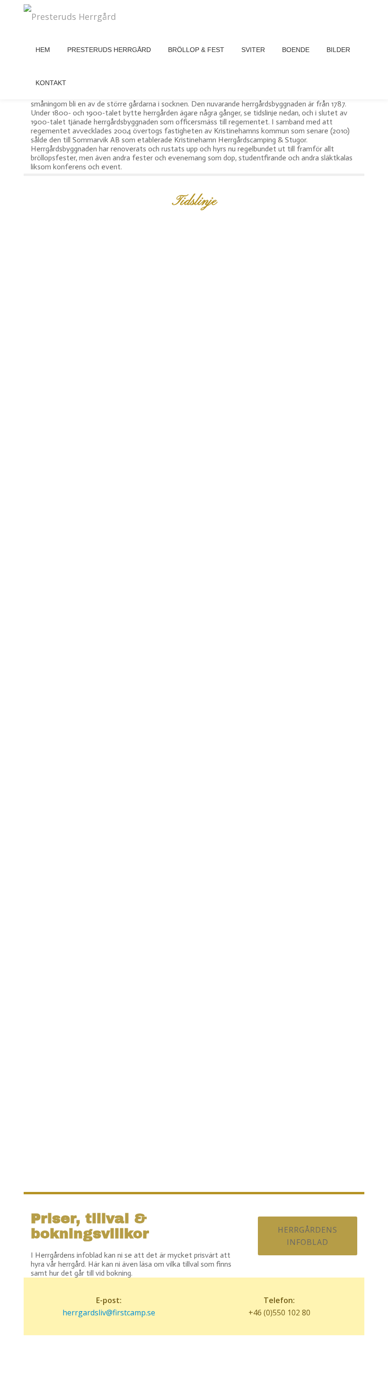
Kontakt (50, 83)
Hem (42, 49)
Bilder (338, 49)
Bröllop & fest (196, 49)
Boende (295, 49)
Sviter (253, 49)
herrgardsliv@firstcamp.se (108, 1312)
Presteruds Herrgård (109, 49)
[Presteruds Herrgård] (71, 16)
